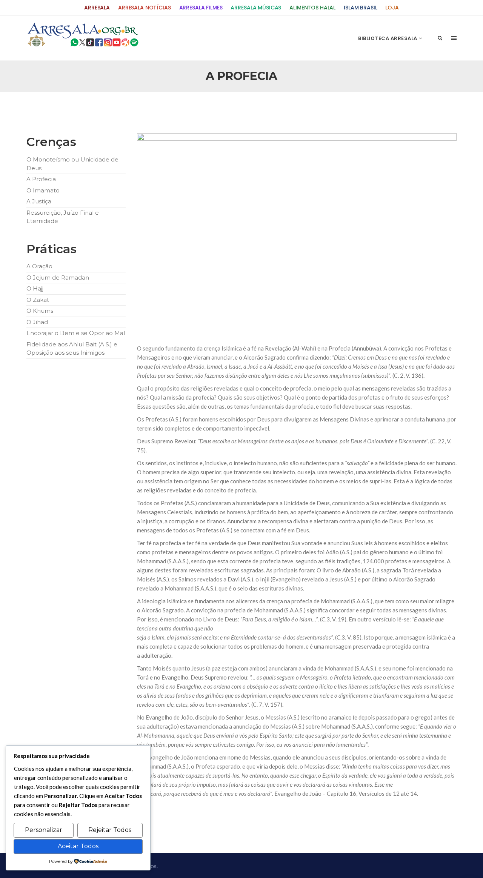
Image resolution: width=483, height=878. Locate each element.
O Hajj (34, 288)
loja (391, 8)
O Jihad (37, 322)
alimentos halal (312, 8)
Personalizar (43, 829)
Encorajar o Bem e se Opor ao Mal (75, 333)
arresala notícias (144, 8)
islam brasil (360, 8)
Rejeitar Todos (109, 829)
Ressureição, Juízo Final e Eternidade (62, 217)
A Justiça (38, 201)
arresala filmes (201, 8)
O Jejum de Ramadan (57, 277)
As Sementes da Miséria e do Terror (98, 109)
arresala (97, 8)
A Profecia (41, 179)
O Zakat (37, 299)
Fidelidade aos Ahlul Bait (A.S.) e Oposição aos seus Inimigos (71, 349)
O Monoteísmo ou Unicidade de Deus (72, 164)
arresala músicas (256, 8)
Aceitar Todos (78, 846)
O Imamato (43, 190)
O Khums (39, 310)
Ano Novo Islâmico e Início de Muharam (317, 109)
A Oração (39, 266)
